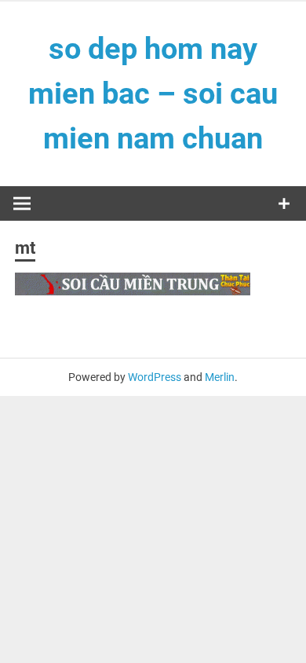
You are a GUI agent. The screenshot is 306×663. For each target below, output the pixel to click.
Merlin (220, 377)
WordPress (154, 377)
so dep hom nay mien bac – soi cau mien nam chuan (153, 93)
